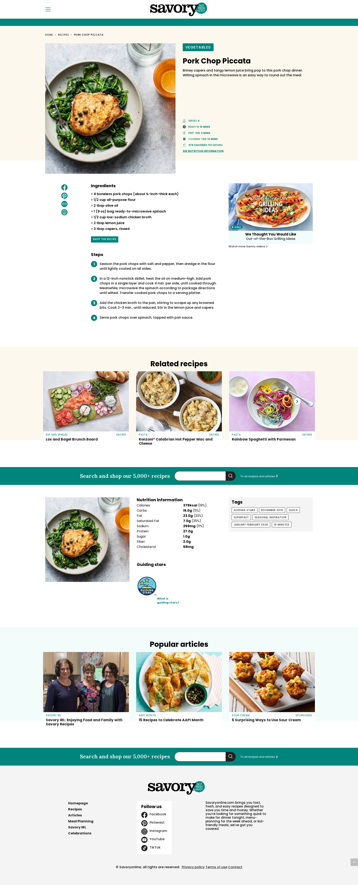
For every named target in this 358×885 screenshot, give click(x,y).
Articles (75, 815)
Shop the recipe (104, 239)
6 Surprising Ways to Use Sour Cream (266, 719)
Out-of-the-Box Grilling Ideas (270, 238)
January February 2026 (251, 524)
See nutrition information (203, 151)
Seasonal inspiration (271, 517)
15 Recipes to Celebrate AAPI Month (171, 719)
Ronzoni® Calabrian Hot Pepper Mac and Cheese (176, 441)
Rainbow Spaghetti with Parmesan (264, 439)
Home (49, 34)
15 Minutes (281, 524)
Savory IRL (77, 827)
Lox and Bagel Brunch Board (72, 439)
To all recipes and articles (258, 476)
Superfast (241, 517)
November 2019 (272, 510)
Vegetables (198, 47)
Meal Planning (80, 821)
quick (293, 510)
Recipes (63, 34)
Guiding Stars (244, 510)
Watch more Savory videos (247, 246)
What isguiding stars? (168, 601)
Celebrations (79, 833)
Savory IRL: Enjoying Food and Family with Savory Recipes (84, 722)
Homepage (78, 803)
